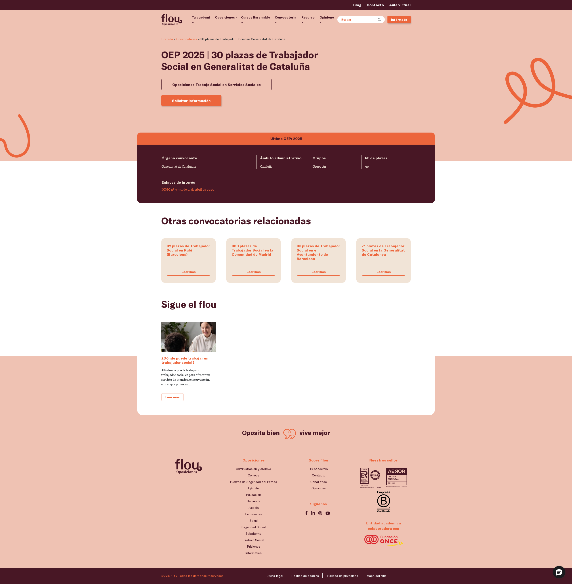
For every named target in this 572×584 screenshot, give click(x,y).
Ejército (253, 488)
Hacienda (253, 501)
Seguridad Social (254, 527)
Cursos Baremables (255, 19)
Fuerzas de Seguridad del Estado (253, 482)
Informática (253, 553)
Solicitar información (191, 100)
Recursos (308, 19)
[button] (559, 572)
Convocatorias (285, 19)
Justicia (253, 507)
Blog (357, 5)
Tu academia (201, 19)
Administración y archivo (253, 469)
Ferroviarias (253, 514)
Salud (254, 520)
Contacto (375, 5)
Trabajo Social (253, 540)
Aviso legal (275, 576)
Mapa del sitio (376, 576)
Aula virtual (400, 5)
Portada (167, 39)
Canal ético (318, 482)
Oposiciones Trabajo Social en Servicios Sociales (216, 84)
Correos (253, 475)
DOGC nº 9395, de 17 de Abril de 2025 (188, 189)
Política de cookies (305, 576)
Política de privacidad (342, 576)
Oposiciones (225, 17)
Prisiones (253, 546)
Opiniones (327, 19)
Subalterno (253, 533)
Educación (253, 495)
